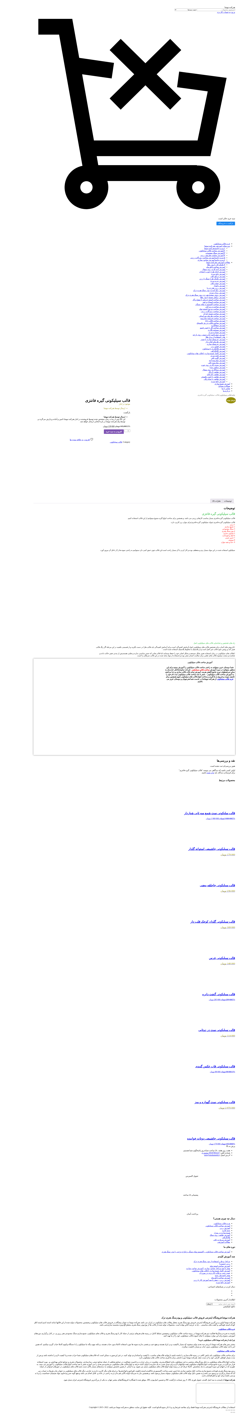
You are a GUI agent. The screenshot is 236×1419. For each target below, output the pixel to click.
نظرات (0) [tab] (216, 501)
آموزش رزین (225, 1228)
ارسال (209, 1304)
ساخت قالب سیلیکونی (200, 670)
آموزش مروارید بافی (221, 1240)
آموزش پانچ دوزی (223, 1282)
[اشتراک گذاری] (229, 1410)
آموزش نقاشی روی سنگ (220, 1235)
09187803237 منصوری (210, 1153)
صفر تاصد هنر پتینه (222, 1275)
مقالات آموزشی (223, 1242)
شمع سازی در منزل (222, 1233)
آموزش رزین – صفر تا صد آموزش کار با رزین (211, 1280)
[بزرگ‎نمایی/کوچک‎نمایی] (234, 1410)
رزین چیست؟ (224, 1264)
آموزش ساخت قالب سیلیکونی (217, 1226)
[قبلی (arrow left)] (234, 1412)
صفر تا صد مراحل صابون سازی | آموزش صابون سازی (208, 1268)
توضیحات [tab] (228, 501)
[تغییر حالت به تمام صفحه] (232, 1410)
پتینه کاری (226, 1230)
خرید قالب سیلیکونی (225, 679)
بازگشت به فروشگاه (225, 223)
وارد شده (210, 773)
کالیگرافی (226, 1237)
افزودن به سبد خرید (114, 432)
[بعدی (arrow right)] (232, 1412)
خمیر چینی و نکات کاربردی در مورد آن (214, 1273)
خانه (233, 395)
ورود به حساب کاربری (226, 12)
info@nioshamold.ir (212, 1155)
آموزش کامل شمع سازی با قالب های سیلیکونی (211, 1271)
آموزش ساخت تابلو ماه (220, 1278)
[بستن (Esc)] (227, 1410)
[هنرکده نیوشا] (231, 5)
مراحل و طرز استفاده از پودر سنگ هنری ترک (212, 1261)
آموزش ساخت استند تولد (220, 1266)
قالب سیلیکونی (225, 395)
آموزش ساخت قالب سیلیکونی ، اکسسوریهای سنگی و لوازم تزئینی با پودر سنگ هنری (196, 1252)
